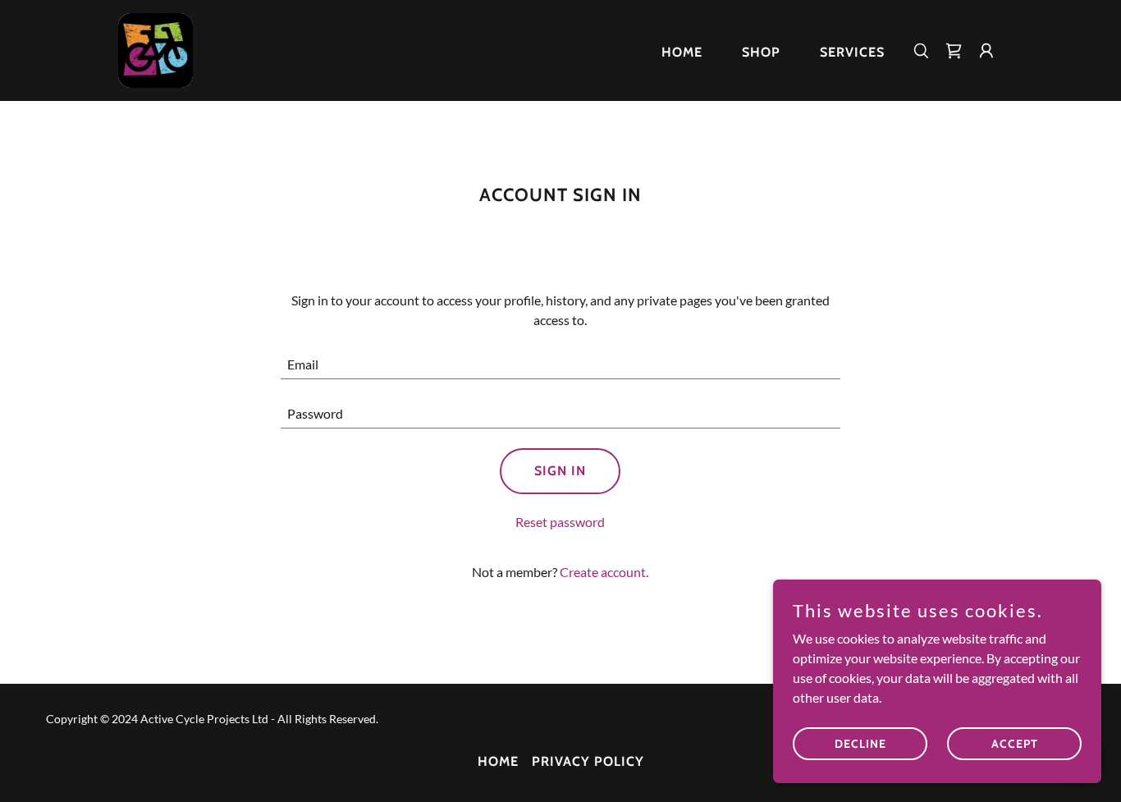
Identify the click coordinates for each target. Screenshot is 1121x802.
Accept (1014, 743)
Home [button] (498, 761)
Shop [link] (761, 52)
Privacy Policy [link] (588, 761)
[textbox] (561, 364)
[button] (986, 50)
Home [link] (681, 52)
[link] (155, 49)
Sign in (560, 471)
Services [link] (852, 52)
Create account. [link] (604, 572)
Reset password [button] (560, 521)
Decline (860, 743)
